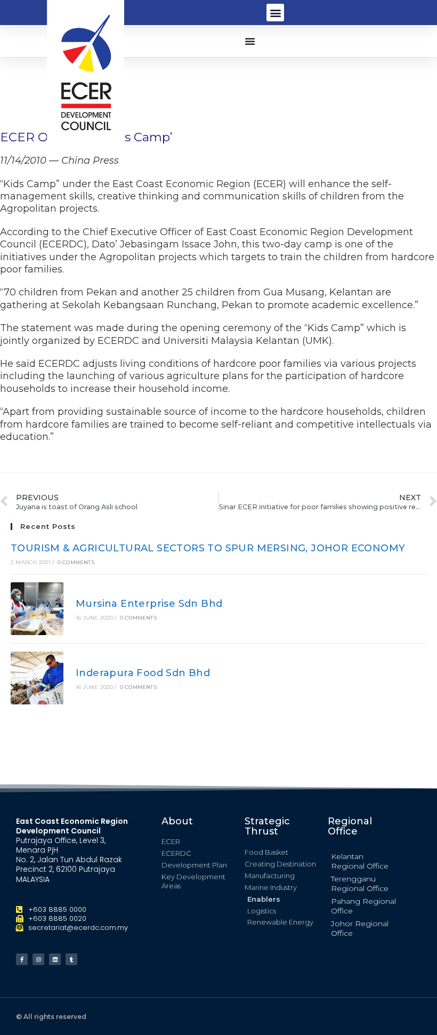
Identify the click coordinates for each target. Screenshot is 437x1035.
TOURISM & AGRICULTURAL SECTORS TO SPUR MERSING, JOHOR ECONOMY (208, 548)
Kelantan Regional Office (360, 861)
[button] (275, 12)
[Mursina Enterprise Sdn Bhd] (37, 608)
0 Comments (76, 562)
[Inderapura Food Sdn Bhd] (37, 678)
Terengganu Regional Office (360, 883)
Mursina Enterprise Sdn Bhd (149, 603)
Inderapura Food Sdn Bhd (143, 673)
